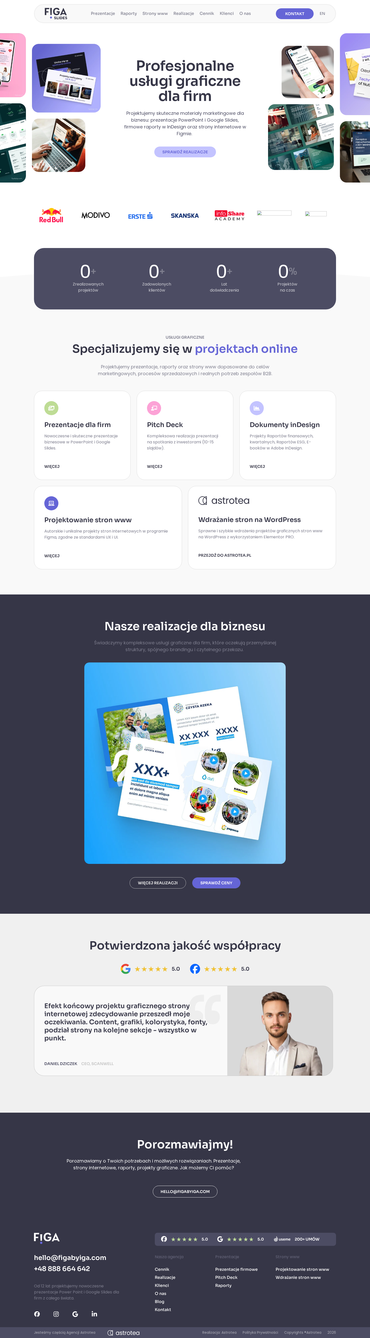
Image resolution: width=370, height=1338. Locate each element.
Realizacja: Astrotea (219, 1332)
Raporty (129, 13)
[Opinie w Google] (78, 1314)
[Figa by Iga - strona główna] (56, 13)
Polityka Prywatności (260, 1332)
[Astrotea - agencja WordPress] (123, 1332)
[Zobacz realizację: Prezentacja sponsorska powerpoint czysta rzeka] (185, 763)
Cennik (207, 13)
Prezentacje (103, 13)
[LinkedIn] (97, 1314)
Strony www (155, 13)
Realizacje (183, 13)
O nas (245, 13)
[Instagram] (59, 1314)
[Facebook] (195, 969)
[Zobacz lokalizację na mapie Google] (126, 969)
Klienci (227, 13)
